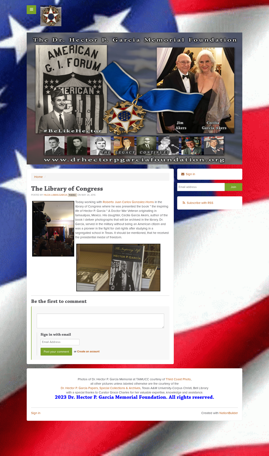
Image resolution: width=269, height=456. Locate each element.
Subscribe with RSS (200, 203)
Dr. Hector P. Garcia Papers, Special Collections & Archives (100, 388)
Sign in (35, 413)
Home (38, 177)
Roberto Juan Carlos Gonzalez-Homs (128, 202)
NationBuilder (228, 413)
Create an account (88, 351)
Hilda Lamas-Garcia (55, 195)
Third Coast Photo (178, 379)
